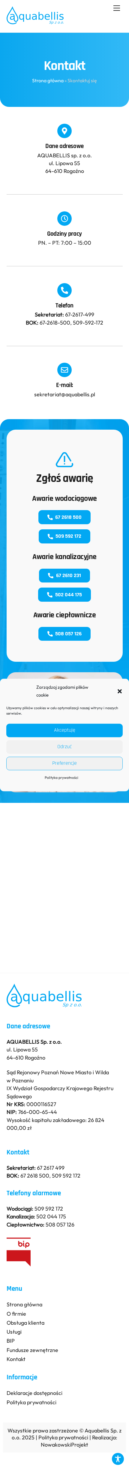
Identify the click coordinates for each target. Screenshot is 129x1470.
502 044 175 (68, 594)
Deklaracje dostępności (34, 1393)
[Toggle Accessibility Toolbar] (117, 1458)
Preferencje (64, 763)
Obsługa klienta (25, 1322)
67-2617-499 (79, 314)
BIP (11, 1340)
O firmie (16, 1313)
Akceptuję (64, 730)
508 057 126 (68, 633)
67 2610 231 (68, 575)
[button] (120, 691)
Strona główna (48, 80)
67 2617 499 (50, 1167)
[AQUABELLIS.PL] (35, 21)
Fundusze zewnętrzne (32, 1350)
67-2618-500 (55, 322)
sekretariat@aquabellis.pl (64, 394)
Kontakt (16, 1359)
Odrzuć (64, 747)
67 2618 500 (68, 517)
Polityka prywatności (61, 777)
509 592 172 (68, 536)
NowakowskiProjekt (64, 1444)
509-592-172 (88, 322)
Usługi (14, 1331)
